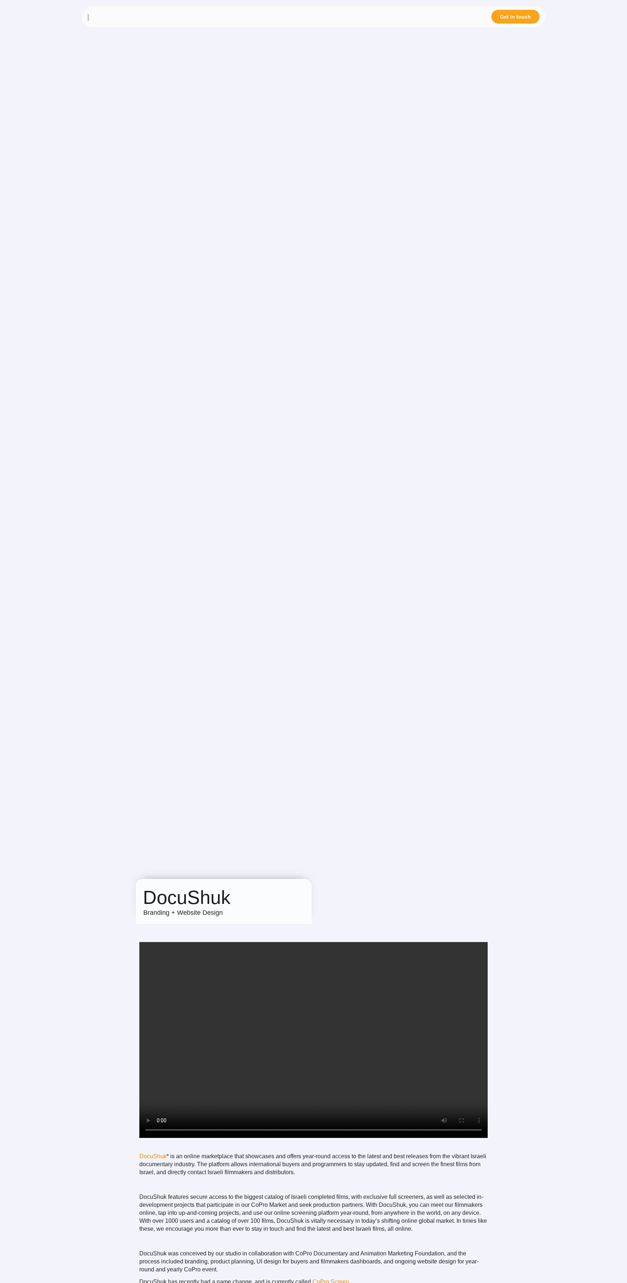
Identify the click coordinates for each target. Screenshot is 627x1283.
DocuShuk (153, 1156)
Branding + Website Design (183, 912)
